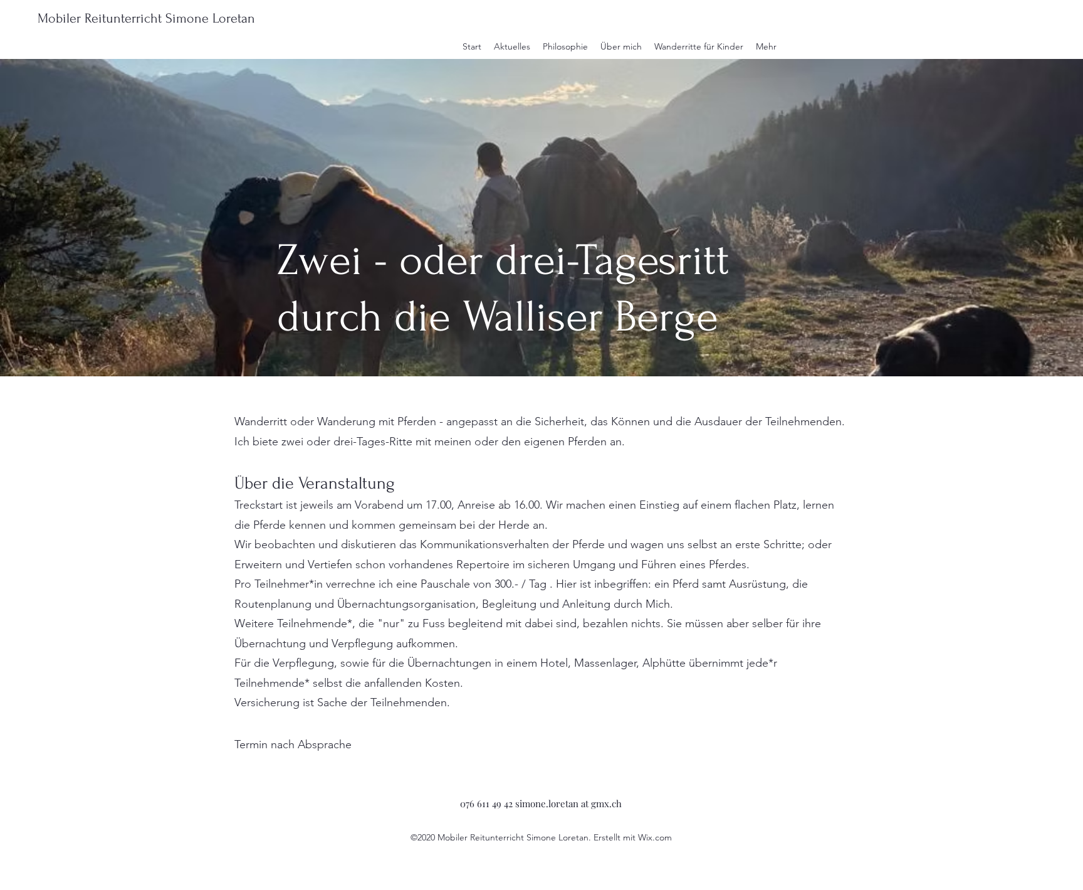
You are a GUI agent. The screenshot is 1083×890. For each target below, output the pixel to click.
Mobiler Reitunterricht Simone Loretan (146, 18)
